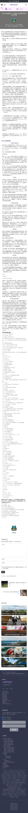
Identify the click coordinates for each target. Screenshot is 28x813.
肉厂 (18, 792)
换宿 (4, 782)
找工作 (23, 780)
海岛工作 (16, 785)
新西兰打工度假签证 (7, 719)
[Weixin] (16, 1)
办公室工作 (8, 775)
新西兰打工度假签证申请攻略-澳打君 (18, 782)
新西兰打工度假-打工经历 (9, 747)
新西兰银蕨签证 (6, 766)
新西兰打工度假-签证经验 (9, 751)
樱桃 (7, 785)
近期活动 (4, 763)
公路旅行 (19, 773)
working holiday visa (7, 773)
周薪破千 (19, 775)
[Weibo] (14, 1)
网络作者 (20, 24)
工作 (19, 778)
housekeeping (11, 771)
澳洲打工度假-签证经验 (8, 744)
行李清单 (10, 794)
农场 (23, 773)
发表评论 (22, 26)
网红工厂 (13, 792)
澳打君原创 (5, 753)
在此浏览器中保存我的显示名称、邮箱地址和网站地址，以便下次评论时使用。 (14, 567)
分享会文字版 (8, 756)
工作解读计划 (6, 760)
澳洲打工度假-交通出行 (8, 743)
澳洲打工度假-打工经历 (8, 740)
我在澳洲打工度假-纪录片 (9, 762)
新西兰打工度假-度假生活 (13, 26)
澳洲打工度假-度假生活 (8, 741)
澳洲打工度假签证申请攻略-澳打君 (9, 789)
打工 (12, 780)
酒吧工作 (12, 796)
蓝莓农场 (4, 794)
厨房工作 (14, 775)
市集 (4, 780)
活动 (11, 785)
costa (5, 771)
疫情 (8, 792)
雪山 (17, 796)
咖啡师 (25, 775)
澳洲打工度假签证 (7, 717)
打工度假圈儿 (5, 765)
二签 (14, 773)
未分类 (4, 767)
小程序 (9, 778)
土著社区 (4, 778)
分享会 (5, 754)
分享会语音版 (8, 757)
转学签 (15, 794)
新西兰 (8, 782)
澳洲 (19, 787)
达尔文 (20, 794)
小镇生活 (14, 778)
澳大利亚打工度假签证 (7, 738)
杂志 (5, 759)
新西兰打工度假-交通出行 (9, 750)
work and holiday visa (20, 771)
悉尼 (8, 780)
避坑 (24, 794)
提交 (3, 572)
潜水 (20, 785)
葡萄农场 (22, 792)
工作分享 (23, 778)
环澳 (4, 792)
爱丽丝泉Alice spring (21, 789)
